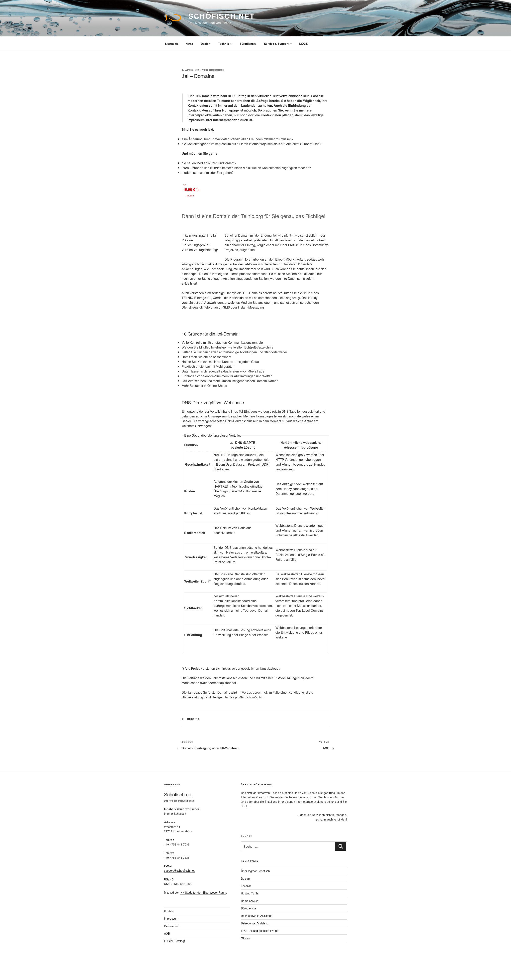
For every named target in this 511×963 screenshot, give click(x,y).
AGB (167, 933)
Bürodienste (248, 44)
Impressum (171, 918)
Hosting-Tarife (249, 893)
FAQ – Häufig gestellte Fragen (260, 931)
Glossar (246, 938)
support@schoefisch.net (179, 870)
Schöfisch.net (221, 16)
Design (205, 44)
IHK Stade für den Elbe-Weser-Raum (203, 892)
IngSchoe (216, 69)
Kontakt (169, 911)
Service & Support (276, 44)
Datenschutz (172, 926)
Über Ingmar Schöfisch (255, 871)
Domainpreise (249, 901)
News (189, 44)
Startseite (171, 44)
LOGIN (303, 44)
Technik (223, 44)
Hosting (193, 718)
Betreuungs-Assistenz (254, 923)
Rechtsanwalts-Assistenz (256, 916)
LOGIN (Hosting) (174, 941)
